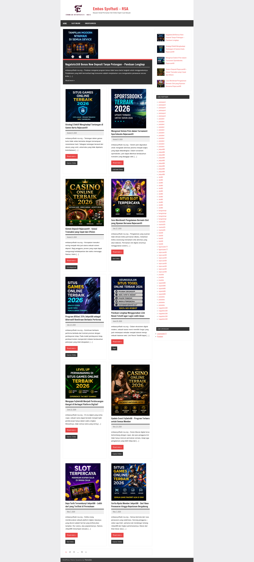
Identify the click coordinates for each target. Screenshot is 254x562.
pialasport (162, 102)
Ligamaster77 (162, 334)
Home (65, 23)
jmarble (161, 274)
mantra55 (162, 222)
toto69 (161, 233)
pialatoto (162, 297)
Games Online (71, 163)
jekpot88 (162, 149)
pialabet (161, 119)
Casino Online (117, 454)
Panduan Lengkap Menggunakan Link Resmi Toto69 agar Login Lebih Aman (128, 314)
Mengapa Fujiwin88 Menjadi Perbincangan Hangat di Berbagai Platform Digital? (84, 403)
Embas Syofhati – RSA (110, 9)
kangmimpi (162, 210)
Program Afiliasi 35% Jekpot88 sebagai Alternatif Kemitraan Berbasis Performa (83, 318)
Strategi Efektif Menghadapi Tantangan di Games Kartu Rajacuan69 (84, 126)
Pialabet (160, 336)
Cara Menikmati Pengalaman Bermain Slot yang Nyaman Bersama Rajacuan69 (130, 222)
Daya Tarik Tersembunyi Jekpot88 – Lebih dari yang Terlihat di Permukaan (83, 505)
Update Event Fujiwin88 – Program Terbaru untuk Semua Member (130, 420)
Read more (69, 80)
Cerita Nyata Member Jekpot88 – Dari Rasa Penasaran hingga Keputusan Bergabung (130, 505)
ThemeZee (88, 560)
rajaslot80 (162, 283)
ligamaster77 (163, 247)
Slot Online (76, 23)
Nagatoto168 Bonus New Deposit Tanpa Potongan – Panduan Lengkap (105, 64)
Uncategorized (90, 23)
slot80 (161, 177)
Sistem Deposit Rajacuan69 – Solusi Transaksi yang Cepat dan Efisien (81, 230)
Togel (114, 348)
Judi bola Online (118, 169)
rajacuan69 (163, 252)
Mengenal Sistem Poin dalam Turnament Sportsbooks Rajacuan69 (129, 132)
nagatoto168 (163, 308)
